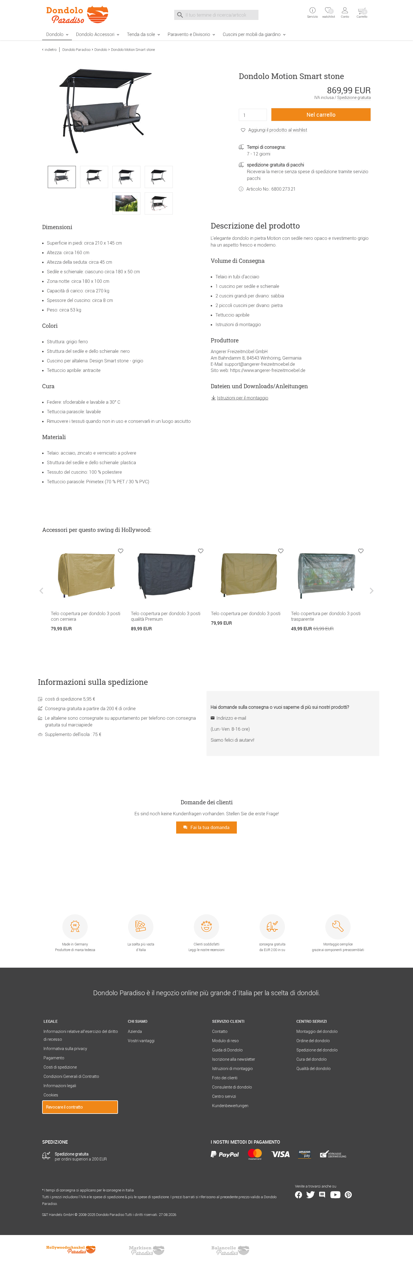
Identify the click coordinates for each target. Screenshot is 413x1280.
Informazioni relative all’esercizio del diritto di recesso (81, 1035)
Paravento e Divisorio (189, 34)
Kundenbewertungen (230, 1105)
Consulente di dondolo (232, 1087)
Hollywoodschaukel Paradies (71, 1250)
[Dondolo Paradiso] (80, 14)
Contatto (220, 1031)
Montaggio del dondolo (317, 1031)
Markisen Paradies (147, 1250)
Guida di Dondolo (227, 1050)
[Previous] (42, 595)
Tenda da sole (141, 34)
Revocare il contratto (64, 1107)
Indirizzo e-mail (231, 718)
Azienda (135, 1031)
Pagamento (54, 1057)
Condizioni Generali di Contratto (71, 1076)
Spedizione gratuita (354, 97)
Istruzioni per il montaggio (242, 398)
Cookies (51, 1095)
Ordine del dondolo (313, 1040)
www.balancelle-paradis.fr (230, 1250)
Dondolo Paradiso (76, 49)
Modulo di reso (225, 1040)
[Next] (371, 595)
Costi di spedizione (60, 1067)
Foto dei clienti (224, 1077)
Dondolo (54, 34)
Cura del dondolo (311, 1059)
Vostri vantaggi (141, 1040)
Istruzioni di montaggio (232, 1068)
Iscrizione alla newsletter (233, 1059)
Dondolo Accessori (95, 34)
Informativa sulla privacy (65, 1048)
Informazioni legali (60, 1085)
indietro (50, 49)
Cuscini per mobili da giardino (252, 34)
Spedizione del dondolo (317, 1050)
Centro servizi (224, 1096)
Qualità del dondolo (313, 1068)
